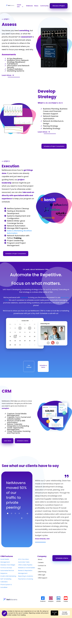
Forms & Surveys (6, 568)
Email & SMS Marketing (8, 576)
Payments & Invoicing (25, 579)
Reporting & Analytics (25, 576)
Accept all (54, 613)
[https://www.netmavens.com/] (10, 5)
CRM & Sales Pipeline (25, 565)
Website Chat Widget (7, 565)
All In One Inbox (23, 559)
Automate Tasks (23, 562)
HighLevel (24, 297)
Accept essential (65, 613)
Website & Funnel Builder (26, 568)
